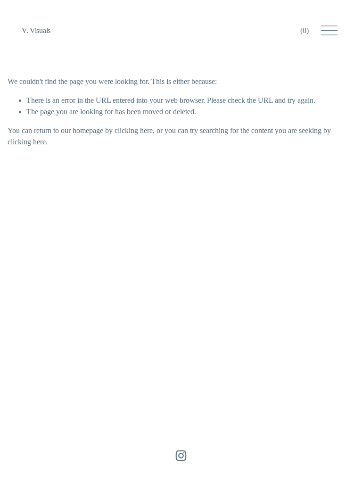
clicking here (134, 130)
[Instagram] (181, 455)
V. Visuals (36, 30)
